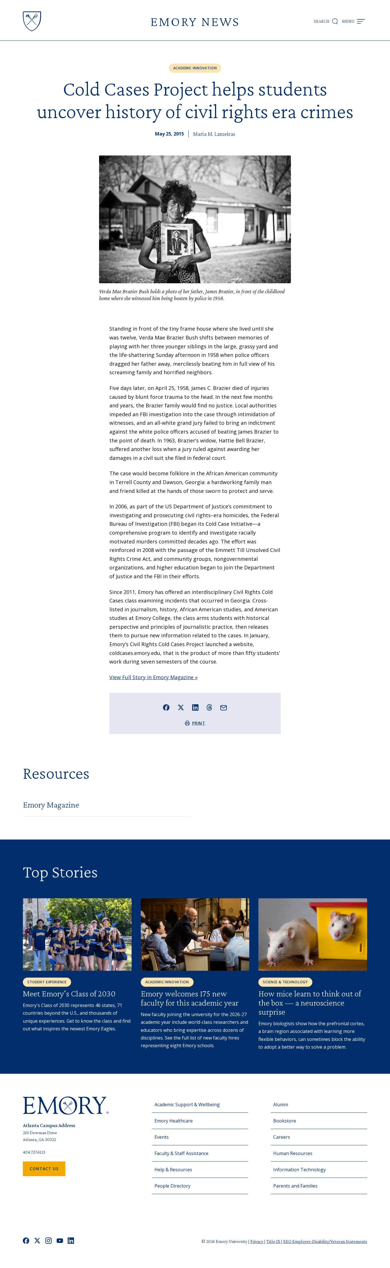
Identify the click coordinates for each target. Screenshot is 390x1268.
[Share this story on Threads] (209, 707)
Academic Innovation (195, 68)
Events (161, 1137)
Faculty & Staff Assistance (181, 1153)
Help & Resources (173, 1169)
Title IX (273, 1241)
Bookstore (284, 1121)
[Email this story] (224, 708)
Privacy (257, 1241)
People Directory (172, 1186)
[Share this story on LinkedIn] (195, 707)
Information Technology (299, 1169)
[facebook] (26, 1241)
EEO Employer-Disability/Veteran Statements (325, 1241)
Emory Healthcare (173, 1121)
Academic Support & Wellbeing (187, 1104)
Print (199, 723)
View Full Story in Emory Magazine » (153, 677)
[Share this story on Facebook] (166, 707)
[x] (37, 1241)
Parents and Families (295, 1186)
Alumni (280, 1104)
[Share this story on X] (181, 707)
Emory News (195, 21)
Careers (281, 1137)
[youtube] (60, 1241)
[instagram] (48, 1241)
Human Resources (292, 1153)
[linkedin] (71, 1241)
